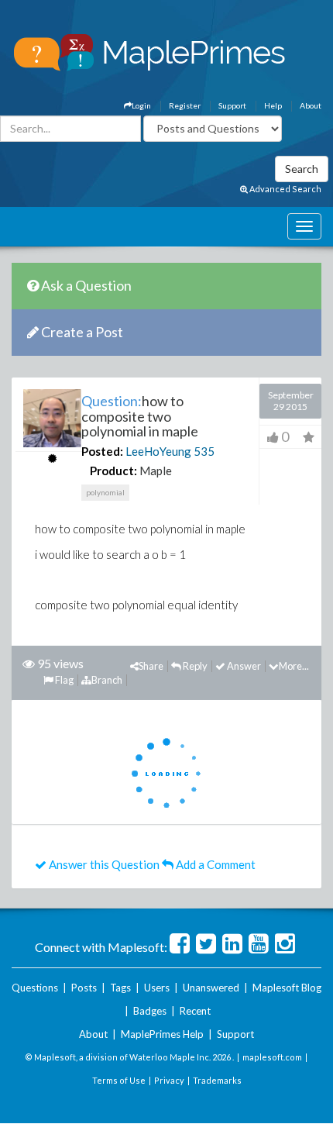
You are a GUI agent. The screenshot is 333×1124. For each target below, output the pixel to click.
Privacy (169, 1080)
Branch (106, 680)
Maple (155, 471)
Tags (120, 987)
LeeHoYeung (158, 451)
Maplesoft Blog (286, 987)
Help (273, 105)
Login (141, 105)
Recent (195, 1011)
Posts (84, 987)
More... (294, 666)
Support (232, 105)
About (310, 105)
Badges (149, 1011)
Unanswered (211, 987)
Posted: (102, 451)
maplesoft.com (272, 1057)
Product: (113, 471)
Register (185, 105)
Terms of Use (119, 1080)
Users (157, 987)
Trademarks (217, 1080)
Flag (63, 680)
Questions (35, 987)
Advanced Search (284, 189)
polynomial (105, 492)
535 (204, 451)
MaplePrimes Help (162, 1034)
